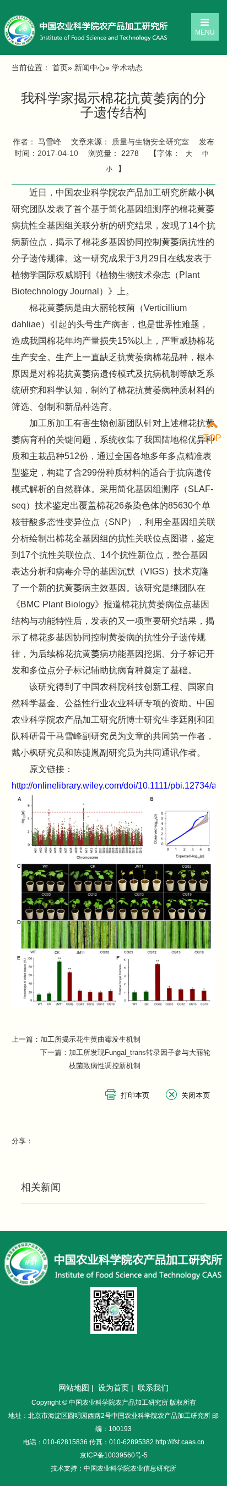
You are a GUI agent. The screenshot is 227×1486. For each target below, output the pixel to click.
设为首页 (113, 1387)
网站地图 (73, 1387)
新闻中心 (89, 67)
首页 (60, 67)
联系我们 (153, 1387)
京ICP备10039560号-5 (114, 1455)
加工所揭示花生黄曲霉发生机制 (90, 1039)
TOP (212, 438)
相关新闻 (41, 1187)
